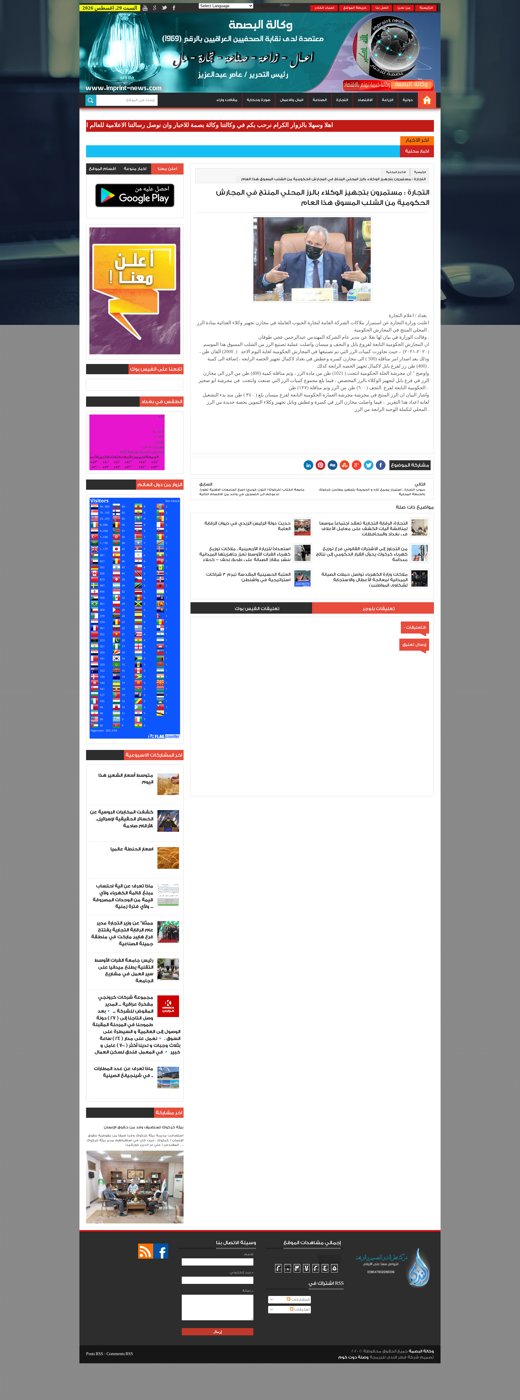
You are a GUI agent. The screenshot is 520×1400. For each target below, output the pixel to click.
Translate (300, 6)
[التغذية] (145, 1251)
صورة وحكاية (259, 100)
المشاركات (300, 1300)
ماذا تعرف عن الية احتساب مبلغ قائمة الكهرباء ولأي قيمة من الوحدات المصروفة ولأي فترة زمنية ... (123, 896)
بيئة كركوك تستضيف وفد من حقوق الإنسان (144, 1127)
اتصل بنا (382, 7)
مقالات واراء (226, 100)
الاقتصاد (365, 100)
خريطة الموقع (355, 7)
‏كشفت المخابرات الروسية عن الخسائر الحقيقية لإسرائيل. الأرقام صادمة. (121, 819)
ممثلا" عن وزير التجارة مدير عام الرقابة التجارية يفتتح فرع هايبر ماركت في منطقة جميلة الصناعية (122, 933)
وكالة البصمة (421, 1351)
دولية (408, 100)
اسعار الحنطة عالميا (131, 849)
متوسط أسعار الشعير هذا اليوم (125, 779)
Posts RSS (94, 1354)
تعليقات (301, 1309)
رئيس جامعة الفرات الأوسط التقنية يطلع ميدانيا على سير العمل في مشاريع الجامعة (123, 970)
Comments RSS (120, 1354)
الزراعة (387, 100)
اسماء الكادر (324, 7)
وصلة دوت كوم (353, 1357)
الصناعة (320, 100)
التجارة (342, 100)
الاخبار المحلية (396, 172)
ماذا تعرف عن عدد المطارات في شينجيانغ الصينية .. (123, 1072)
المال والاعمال (291, 100)
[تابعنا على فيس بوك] (160, 1251)
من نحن (404, 7)
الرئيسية (426, 7)
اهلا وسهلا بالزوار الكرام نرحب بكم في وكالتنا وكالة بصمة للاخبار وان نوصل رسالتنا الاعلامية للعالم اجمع (247, 125)
